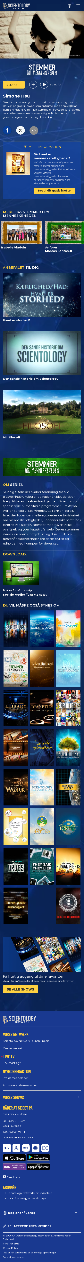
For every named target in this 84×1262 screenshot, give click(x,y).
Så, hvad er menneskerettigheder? (52, 156)
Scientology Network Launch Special (26, 1040)
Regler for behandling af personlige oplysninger (29, 1252)
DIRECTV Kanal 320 (15, 1114)
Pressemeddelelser (15, 1077)
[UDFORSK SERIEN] (16, 628)
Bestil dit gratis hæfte (54, 190)
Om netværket (12, 1048)
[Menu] (78, 5)
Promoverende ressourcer (20, 1085)
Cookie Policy (10, 1248)
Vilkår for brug (11, 1243)
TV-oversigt (12, 1063)
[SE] (68, 668)
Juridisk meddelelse (13, 1257)
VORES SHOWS (13, 1097)
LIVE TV (9, 1056)
